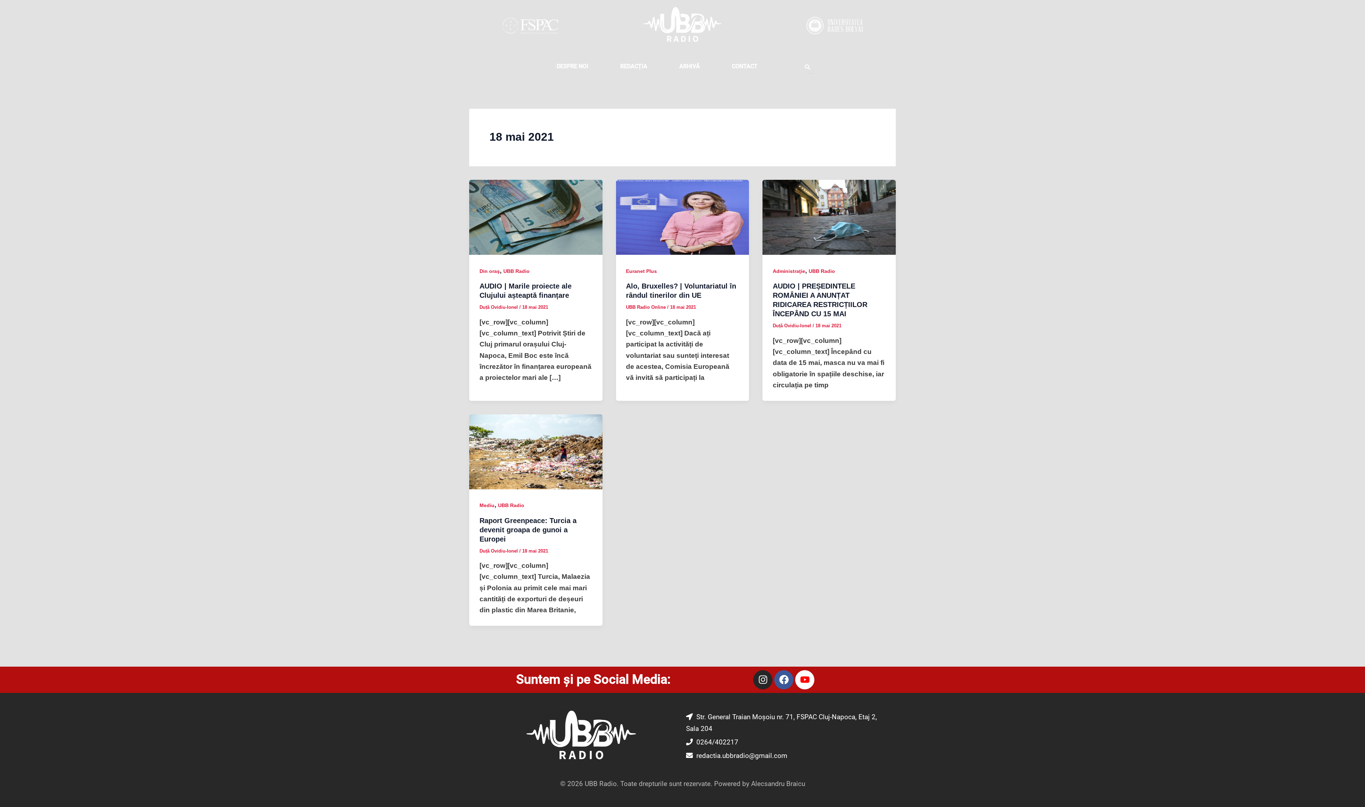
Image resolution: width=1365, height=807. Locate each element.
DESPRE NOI (572, 66)
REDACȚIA (633, 66)
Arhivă (689, 66)
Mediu (487, 505)
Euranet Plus (641, 271)
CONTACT (745, 66)
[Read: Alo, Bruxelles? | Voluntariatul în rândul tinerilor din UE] (682, 217)
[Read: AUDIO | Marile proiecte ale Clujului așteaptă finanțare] (536, 217)
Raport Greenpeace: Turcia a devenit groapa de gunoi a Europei (528, 530)
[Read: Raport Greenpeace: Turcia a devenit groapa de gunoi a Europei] (536, 451)
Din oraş (490, 271)
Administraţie (789, 271)
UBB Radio (516, 271)
